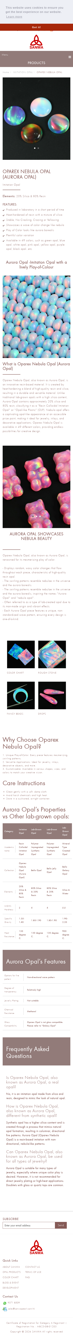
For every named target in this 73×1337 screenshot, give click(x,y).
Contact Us (32, 1267)
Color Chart (11, 1277)
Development (11, 1287)
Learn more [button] (14, 16)
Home (6, 72)
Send (61, 1225)
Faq (27, 1277)
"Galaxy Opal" (49, 1025)
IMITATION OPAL (23, 72)
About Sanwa (11, 1267)
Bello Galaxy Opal (65, 870)
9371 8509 (14, 1302)
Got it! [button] (36, 27)
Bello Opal (36, 870)
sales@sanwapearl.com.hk (21, 1308)
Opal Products (12, 1272)
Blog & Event (11, 1282)
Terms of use (33, 1272)
